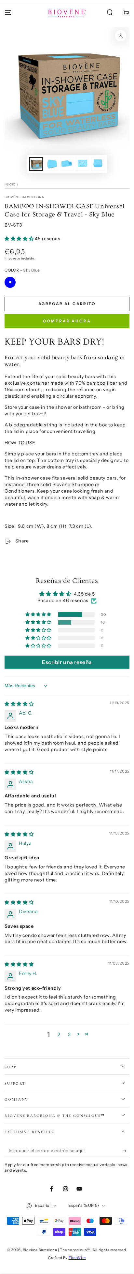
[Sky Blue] (10, 282)
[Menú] (8, 12)
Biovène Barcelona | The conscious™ (56, 1250)
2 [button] (59, 1034)
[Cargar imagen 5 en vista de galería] (98, 164)
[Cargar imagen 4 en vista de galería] (82, 164)
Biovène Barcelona (24, 197)
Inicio (10, 184)
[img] (19, 704)
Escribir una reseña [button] (67, 662)
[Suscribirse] (125, 1151)
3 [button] (69, 1034)
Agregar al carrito (67, 303)
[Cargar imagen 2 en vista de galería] (52, 164)
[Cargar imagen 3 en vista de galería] (67, 164)
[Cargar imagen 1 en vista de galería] (36, 164)
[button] (110, 12)
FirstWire (77, 1257)
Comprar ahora (67, 320)
